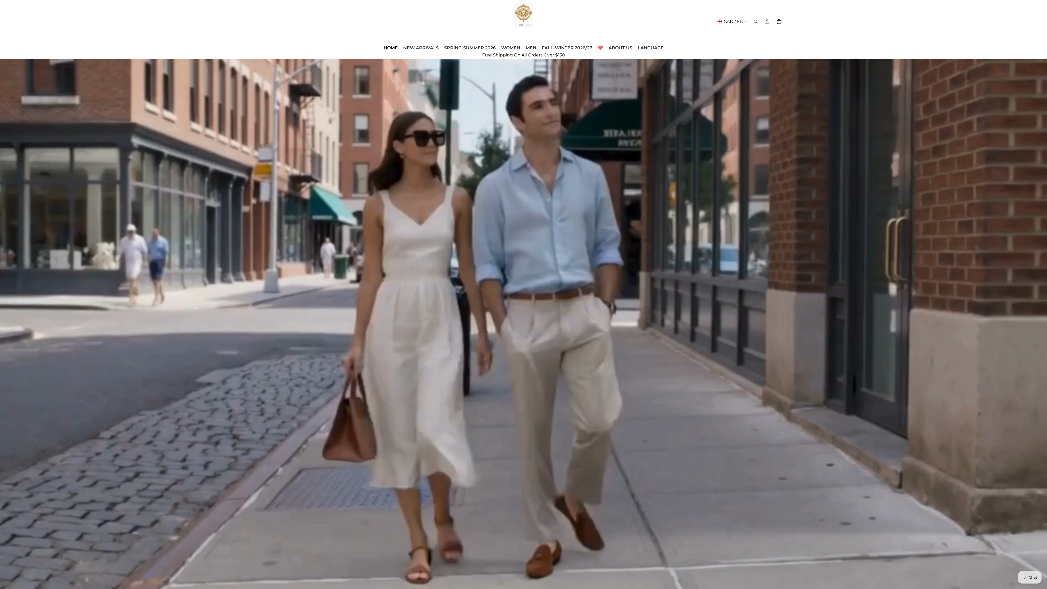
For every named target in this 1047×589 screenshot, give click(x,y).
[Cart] (779, 22)
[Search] (756, 22)
